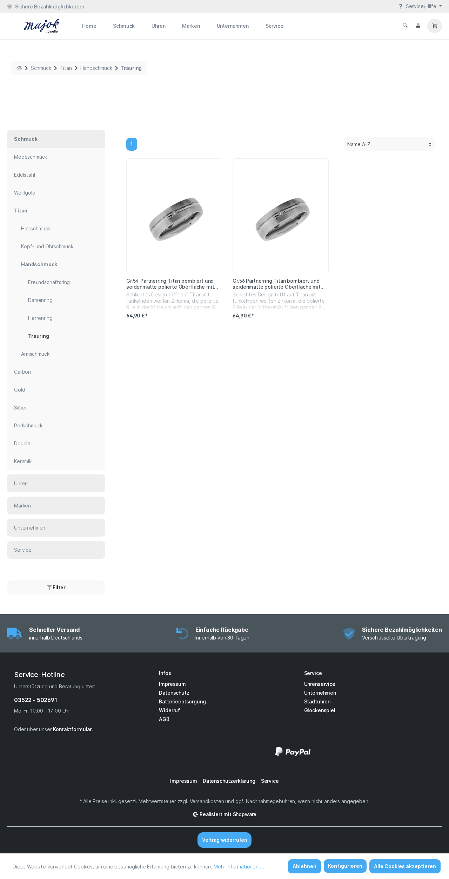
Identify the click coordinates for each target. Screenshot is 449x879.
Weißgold (24, 193)
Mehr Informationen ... (239, 867)
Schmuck (26, 139)
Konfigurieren (345, 866)
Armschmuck (35, 354)
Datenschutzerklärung (229, 781)
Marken (22, 506)
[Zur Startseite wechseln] (33, 25)
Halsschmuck (35, 228)
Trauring (38, 336)
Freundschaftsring (49, 282)
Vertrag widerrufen (224, 840)
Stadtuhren (317, 701)
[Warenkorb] (434, 26)
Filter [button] (58, 587)
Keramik (23, 461)
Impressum (172, 684)
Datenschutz (174, 693)
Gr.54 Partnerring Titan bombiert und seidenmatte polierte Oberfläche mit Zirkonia (170, 284)
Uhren (21, 483)
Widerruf (169, 710)
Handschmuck (39, 264)
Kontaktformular (72, 729)
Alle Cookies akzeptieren (405, 866)
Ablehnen (304, 866)
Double (22, 443)
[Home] (19, 68)
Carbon (22, 372)
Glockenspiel (319, 710)
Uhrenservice (319, 684)
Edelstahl (24, 175)
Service (23, 550)
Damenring (40, 300)
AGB (164, 719)
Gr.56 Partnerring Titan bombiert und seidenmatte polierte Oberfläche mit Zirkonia (276, 284)
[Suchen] (405, 25)
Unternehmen (29, 528)
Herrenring (40, 318)
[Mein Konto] (418, 25)
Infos (165, 673)
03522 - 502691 (35, 699)
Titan (20, 211)
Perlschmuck (28, 425)
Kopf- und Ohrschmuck (47, 246)
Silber (20, 408)
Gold (19, 390)
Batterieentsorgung (182, 701)
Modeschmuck (30, 157)
